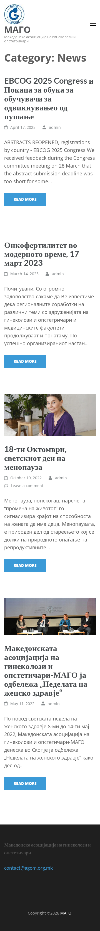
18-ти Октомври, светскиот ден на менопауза (35, 457)
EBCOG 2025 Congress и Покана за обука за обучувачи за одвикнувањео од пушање (49, 98)
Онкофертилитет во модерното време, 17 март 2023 (41, 253)
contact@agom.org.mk (28, 868)
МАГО (17, 29)
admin (55, 127)
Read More (25, 199)
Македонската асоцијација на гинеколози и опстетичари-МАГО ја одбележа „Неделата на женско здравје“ (46, 670)
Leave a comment (27, 485)
